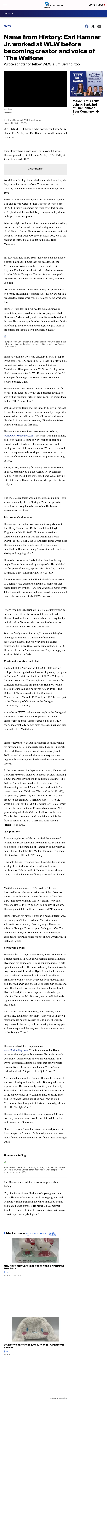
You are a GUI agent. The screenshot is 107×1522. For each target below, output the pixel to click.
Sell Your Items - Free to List (36, 1235)
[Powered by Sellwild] (63, 1398)
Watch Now (96, 5)
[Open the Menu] (4, 5)
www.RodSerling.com (16, 1050)
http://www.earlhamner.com (18, 435)
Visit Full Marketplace (54, 1234)
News (8, 25)
